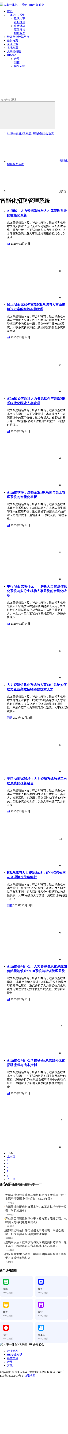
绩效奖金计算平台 (18, 36)
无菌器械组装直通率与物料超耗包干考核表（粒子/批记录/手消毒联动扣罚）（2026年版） (36, 1196)
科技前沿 (12, 1358)
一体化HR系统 (16, 14)
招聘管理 (19, 33)
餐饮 (5, 1312)
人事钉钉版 (14, 51)
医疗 (5, 1335)
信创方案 (12, 40)
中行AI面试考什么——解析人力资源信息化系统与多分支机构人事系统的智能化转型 (37, 591)
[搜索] (27, 115)
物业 (40, 1312)
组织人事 (19, 18)
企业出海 (12, 44)
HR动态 (12, 55)
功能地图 (29, 1375)
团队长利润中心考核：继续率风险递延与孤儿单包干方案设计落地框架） (36, 1256)
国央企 (41, 1335)
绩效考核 (19, 29)
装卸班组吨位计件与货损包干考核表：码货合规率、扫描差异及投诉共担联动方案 (34, 1232)
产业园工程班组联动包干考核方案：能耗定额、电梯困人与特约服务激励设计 (36, 1220)
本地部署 (12, 47)
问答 (17, 62)
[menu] (1, 2)
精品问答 (19, 66)
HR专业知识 (14, 1354)
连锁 (5, 1289)
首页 (10, 11)
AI (8, 243)
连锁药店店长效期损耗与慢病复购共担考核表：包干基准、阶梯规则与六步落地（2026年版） (36, 1244)
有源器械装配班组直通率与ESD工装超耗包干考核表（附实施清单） (35, 1208)
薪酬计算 (19, 25)
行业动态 (12, 1350)
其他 (10, 1365)
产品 (17, 58)
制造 (40, 1289)
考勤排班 (19, 22)
